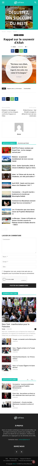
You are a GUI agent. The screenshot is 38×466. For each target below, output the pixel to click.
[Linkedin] (25, 51)
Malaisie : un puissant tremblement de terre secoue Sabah (22, 159)
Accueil (4, 31)
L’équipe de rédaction (25, 458)
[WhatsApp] (21, 51)
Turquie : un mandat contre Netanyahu (24, 339)
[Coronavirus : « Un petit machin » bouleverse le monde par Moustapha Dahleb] (6, 194)
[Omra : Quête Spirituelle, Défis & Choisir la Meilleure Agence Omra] (6, 168)
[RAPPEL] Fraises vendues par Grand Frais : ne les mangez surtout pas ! (22, 150)
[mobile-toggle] (3, 2)
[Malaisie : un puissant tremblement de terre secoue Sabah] (6, 159)
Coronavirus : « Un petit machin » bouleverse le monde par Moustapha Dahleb (23, 194)
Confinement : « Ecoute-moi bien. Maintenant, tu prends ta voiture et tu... (23, 404)
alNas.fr (15, 464)
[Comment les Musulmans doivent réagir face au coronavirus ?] (6, 203)
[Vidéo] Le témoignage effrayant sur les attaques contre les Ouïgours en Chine (10, 113)
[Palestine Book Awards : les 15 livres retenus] (6, 359)
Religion (9, 31)
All (27, 379)
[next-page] (6, 229)
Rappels (15, 31)
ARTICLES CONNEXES (9, 143)
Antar (14, 46)
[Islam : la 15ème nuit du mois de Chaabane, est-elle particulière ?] (6, 176)
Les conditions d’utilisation (10, 460)
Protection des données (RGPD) (27, 460)
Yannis (3, 329)
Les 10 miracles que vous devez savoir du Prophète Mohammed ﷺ (23, 212)
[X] (17, 51)
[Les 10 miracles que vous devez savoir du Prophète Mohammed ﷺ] (6, 212)
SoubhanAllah (27, 88)
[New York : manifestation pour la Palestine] (19, 309)
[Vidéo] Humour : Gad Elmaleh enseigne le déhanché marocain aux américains (29, 113)
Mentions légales (14, 458)
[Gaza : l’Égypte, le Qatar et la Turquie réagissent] (6, 350)
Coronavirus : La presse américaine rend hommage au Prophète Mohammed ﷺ (23, 386)
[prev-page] (3, 229)
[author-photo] (19, 131)
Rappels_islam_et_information (14, 88)
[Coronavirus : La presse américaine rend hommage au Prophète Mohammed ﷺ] (6, 386)
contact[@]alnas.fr (24, 439)
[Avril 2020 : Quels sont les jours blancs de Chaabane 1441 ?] (6, 185)
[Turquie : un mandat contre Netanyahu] (6, 341)
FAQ (7, 458)
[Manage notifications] (33, 462)
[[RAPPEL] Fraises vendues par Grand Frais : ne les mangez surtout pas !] (6, 150)
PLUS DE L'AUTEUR (23, 143)
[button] (35, 2)
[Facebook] (12, 51)
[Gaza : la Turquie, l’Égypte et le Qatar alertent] (6, 368)
